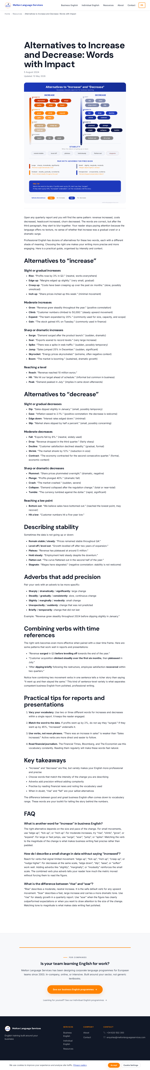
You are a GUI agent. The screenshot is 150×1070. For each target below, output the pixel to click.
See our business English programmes (75, 989)
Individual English (90, 5)
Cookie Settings (130, 1065)
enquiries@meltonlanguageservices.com (126, 1037)
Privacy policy (80, 1065)
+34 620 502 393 (115, 1032)
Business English (69, 5)
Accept (114, 1065)
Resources (108, 5)
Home (7, 14)
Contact (131, 5)
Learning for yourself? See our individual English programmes (75, 1000)
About (121, 5)
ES (142, 5)
